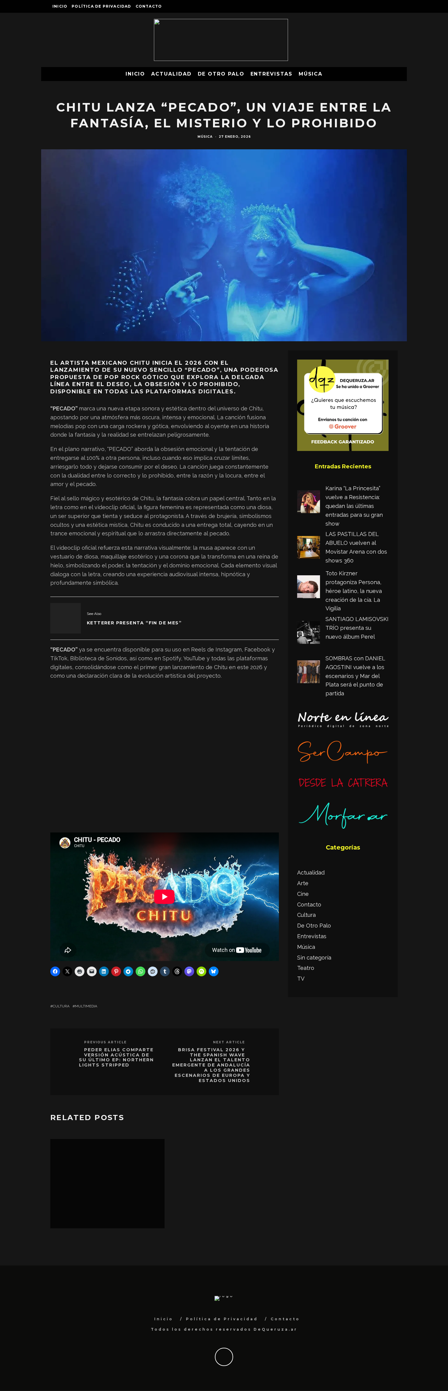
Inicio (59, 6)
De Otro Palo (221, 74)
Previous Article (105, 1042)
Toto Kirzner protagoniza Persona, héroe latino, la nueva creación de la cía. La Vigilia (353, 591)
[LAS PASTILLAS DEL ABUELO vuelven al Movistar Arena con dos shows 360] (308, 549)
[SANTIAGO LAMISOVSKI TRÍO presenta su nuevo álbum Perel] (308, 634)
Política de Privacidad (101, 6)
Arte (302, 883)
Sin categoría (314, 957)
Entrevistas (272, 74)
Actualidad (171, 74)
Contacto (149, 6)
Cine (303, 894)
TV (300, 978)
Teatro (305, 968)
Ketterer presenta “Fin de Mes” (134, 623)
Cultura (61, 1006)
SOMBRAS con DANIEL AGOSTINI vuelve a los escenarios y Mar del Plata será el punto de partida (355, 676)
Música (311, 74)
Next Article (229, 1042)
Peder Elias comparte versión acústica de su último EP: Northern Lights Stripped (116, 1057)
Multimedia (86, 1006)
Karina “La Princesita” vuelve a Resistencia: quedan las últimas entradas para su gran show (354, 506)
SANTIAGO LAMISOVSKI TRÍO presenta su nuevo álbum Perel (357, 628)
